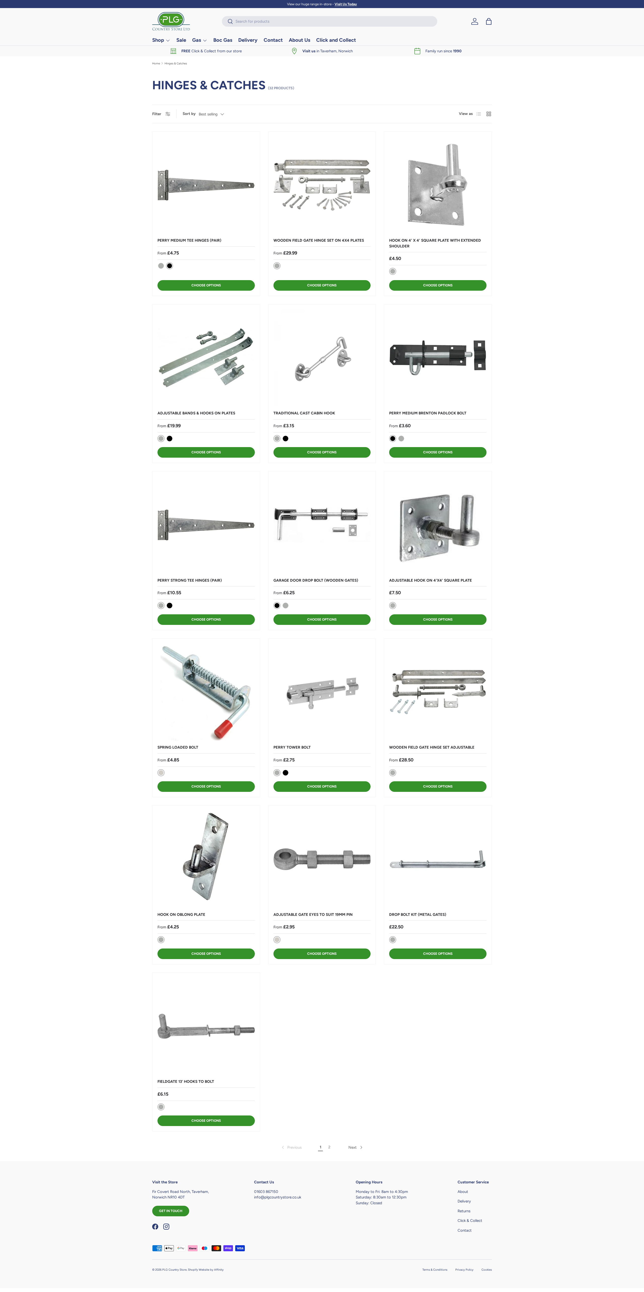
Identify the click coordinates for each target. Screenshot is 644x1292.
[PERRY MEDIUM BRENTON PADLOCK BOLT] (438, 358)
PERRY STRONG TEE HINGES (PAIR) (189, 580)
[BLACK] (170, 439)
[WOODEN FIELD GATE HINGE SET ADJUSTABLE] (438, 692)
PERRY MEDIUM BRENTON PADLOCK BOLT (427, 413)
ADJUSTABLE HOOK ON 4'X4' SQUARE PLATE (430, 580)
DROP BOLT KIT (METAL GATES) (417, 914)
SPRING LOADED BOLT (177, 747)
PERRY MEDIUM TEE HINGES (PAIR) (189, 240)
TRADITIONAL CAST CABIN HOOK (304, 413)
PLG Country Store (174, 1269)
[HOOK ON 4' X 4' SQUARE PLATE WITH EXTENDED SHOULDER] (438, 185)
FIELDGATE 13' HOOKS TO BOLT (185, 1081)
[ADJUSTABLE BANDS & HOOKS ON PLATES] (206, 358)
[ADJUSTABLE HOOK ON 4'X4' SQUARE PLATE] (438, 525)
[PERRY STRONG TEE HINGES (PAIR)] (206, 525)
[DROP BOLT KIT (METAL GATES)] (438, 859)
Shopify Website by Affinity (206, 1269)
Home (156, 63)
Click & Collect (470, 1220)
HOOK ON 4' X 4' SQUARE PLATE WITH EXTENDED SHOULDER (435, 243)
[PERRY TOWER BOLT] (322, 692)
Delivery (248, 40)
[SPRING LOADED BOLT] (206, 692)
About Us (299, 40)
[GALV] (161, 266)
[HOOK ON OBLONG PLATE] (206, 859)
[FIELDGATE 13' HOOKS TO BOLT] (206, 1026)
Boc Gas (222, 40)
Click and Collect (336, 40)
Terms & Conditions (434, 1269)
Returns (464, 1211)
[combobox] (329, 21)
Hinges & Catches (176, 63)
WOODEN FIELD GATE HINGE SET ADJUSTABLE (431, 747)
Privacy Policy (464, 1269)
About (463, 1191)
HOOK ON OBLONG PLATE (181, 914)
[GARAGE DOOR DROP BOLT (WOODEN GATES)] (322, 525)
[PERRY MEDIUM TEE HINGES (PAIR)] (206, 185)
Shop (158, 40)
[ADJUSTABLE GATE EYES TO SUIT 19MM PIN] (322, 859)
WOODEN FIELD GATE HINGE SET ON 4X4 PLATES (318, 240)
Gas (196, 40)
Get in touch (170, 1211)
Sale (181, 40)
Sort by (189, 113)
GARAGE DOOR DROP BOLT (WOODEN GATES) (315, 580)
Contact (273, 40)
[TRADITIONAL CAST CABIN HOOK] (322, 358)
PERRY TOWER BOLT (292, 747)
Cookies (486, 1269)
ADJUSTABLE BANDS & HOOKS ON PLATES (196, 413)
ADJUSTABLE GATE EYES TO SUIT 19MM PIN (313, 914)
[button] (488, 21)
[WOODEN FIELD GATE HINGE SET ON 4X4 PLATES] (322, 185)
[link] (291, 1147)
